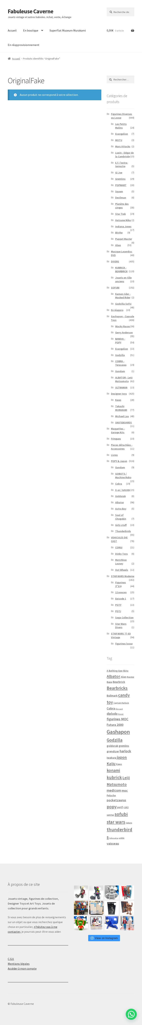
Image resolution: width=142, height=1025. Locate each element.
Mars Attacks (122, 146)
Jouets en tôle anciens (123, 279)
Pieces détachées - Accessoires (121, 446)
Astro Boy (120, 508)
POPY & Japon (119, 461)
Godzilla (120, 355)
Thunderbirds (123, 531)
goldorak (112, 746)
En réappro (117, 310)
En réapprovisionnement (23, 45)
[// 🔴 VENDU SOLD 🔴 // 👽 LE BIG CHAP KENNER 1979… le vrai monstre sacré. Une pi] (127, 892)
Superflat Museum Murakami (68, 30)
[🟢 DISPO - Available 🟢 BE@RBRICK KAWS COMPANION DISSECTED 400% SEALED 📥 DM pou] (112, 908)
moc (125, 790)
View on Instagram (106, 938)
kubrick (114, 777)
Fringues (116, 438)
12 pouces (121, 592)
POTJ (118, 611)
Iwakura (111, 757)
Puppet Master (123, 239)
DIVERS (115, 261)
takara (129, 822)
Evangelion (121, 133)
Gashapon (118, 731)
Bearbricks (117, 688)
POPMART (120, 185)
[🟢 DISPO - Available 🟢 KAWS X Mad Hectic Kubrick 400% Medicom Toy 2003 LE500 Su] (112, 892)
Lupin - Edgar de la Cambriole (124, 154)
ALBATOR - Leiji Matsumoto (124, 379)
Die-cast (119, 709)
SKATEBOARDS (123, 422)
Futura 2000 (115, 725)
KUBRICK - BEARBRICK (121, 269)
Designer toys (119, 393)
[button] (131, 1014)
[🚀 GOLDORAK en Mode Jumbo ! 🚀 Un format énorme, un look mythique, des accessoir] (81, 908)
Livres (114, 455)
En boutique (30, 30)
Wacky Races (122, 326)
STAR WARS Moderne (122, 576)
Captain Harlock (121, 702)
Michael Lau (122, 416)
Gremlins (120, 179)
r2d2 (126, 807)
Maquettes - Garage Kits (118, 430)
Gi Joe (118, 172)
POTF (118, 605)
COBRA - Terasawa (120, 363)
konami (113, 770)
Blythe (119, 232)
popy (112, 806)
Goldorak (120, 496)
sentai (110, 815)
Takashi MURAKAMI (121, 408)
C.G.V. (11, 959)
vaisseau (113, 843)
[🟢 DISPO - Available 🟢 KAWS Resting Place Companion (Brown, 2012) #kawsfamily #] (81, 892)
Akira (125, 670)
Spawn (119, 191)
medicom (114, 790)
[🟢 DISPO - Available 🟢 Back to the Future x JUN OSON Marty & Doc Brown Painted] (127, 923)
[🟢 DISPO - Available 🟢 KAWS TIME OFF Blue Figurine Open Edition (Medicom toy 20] (112, 923)
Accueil (12, 30)
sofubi (121, 814)
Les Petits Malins (121, 125)
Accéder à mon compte (22, 968)
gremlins (124, 746)
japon (122, 757)
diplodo (112, 714)
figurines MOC (117, 719)
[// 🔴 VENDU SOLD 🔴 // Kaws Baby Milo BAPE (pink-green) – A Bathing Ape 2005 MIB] (81, 923)
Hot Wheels (121, 570)
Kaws (118, 400)
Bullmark (112, 695)
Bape (109, 682)
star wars (116, 822)
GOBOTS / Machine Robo (123, 475)
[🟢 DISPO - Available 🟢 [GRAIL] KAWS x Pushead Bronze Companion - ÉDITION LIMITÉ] (127, 908)
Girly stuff (121, 525)
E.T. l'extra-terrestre (121, 164)
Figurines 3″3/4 (120, 584)
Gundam (120, 371)
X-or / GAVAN (122, 490)
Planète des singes (122, 205)
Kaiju (111, 763)
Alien (118, 245)
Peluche (111, 795)
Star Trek (120, 214)
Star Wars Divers (120, 625)
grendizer (113, 751)
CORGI (118, 547)
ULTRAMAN (121, 387)
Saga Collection (124, 617)
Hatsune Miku (123, 220)
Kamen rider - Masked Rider (123, 295)
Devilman (120, 197)
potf (120, 807)
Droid (120, 714)
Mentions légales (19, 964)
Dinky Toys (121, 553)
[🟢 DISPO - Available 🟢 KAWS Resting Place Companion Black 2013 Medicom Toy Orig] (96, 892)
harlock (125, 751)
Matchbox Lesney (121, 561)
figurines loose (124, 643)
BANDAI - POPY (120, 340)
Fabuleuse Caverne (30, 11)
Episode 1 (120, 598)
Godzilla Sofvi (123, 303)
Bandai (130, 676)
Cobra (118, 483)
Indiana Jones (123, 226)
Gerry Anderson (124, 332)
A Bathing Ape (114, 670)
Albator (119, 502)
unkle (121, 838)
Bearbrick (119, 682)
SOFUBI (115, 287)
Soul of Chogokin (120, 516)
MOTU (118, 140)
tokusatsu (113, 838)
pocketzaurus (116, 800)
